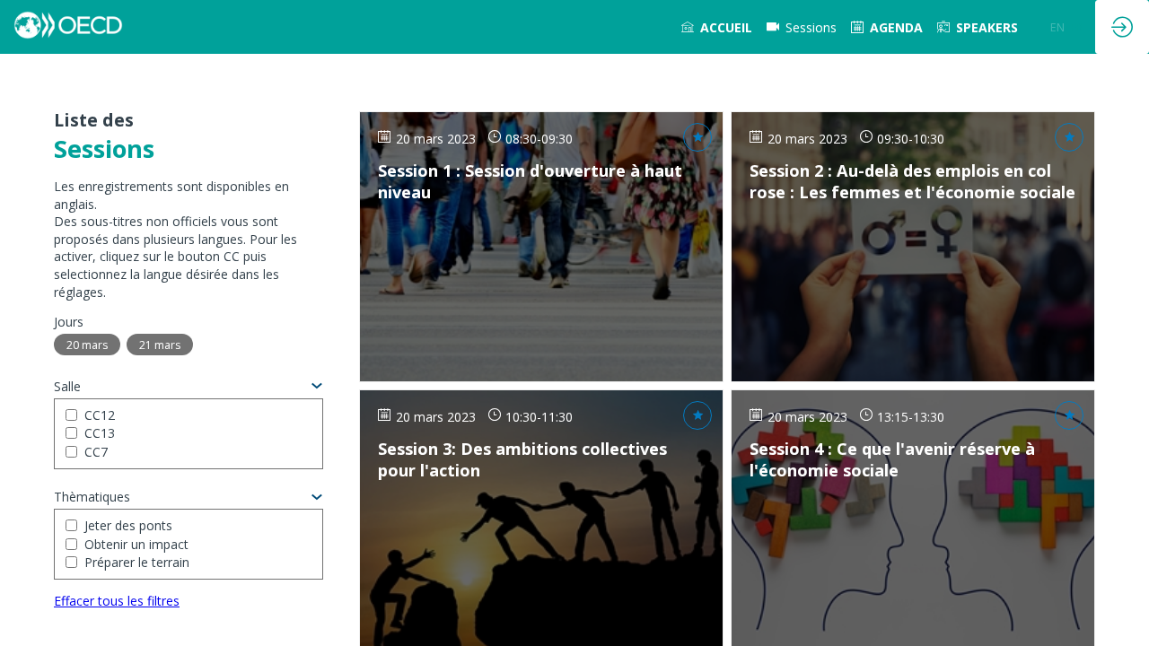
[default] (802, 27)
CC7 (96, 451)
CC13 (99, 432)
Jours (68, 321)
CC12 (99, 414)
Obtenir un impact (136, 544)
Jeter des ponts (128, 525)
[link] (716, 27)
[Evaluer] (697, 137)
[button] (1057, 27)
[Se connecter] (1122, 27)
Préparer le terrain (136, 562)
